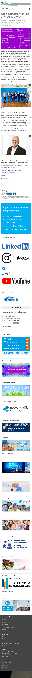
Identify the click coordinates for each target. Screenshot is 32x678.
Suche (4, 626)
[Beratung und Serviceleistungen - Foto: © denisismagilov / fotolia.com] (16, 486)
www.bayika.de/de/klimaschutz (8, 172)
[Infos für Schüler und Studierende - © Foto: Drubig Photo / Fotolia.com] (16, 525)
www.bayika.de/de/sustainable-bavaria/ (10, 170)
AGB (4, 640)
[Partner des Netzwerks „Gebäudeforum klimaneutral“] (16, 583)
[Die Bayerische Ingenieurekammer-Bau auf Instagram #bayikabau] (16, 258)
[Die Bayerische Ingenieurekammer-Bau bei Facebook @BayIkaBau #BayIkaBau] (3, 268)
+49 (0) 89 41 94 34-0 (7, 662)
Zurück (3, 186)
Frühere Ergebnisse (6, 326)
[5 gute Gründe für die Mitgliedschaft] (16, 218)
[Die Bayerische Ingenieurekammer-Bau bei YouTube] (16, 281)
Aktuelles (5, 621)
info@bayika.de (6, 665)
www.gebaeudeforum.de (7, 591)
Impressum (5, 636)
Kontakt (4, 630)
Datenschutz (6, 198)
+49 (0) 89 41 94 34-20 (8, 663)
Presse (4, 622)
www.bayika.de (6, 667)
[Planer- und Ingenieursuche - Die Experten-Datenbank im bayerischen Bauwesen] (16, 505)
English (4, 629)
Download (4, 107)
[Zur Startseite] (9, 3)
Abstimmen (16, 322)
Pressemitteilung (5, 178)
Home (4, 619)
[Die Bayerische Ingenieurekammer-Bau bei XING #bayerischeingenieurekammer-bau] (6, 273)
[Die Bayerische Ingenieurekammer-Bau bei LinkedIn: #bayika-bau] (16, 245)
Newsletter (5, 624)
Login (4, 645)
